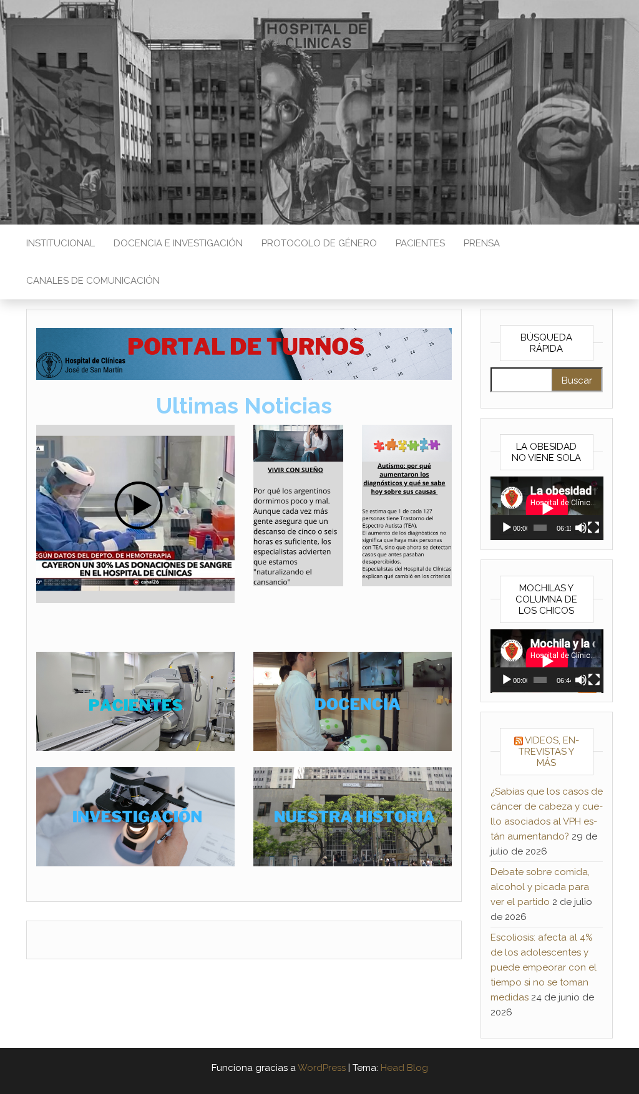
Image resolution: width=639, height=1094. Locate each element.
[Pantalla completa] (593, 527)
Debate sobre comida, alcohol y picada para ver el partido (540, 887)
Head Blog (404, 1067)
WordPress (322, 1067)
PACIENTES (420, 243)
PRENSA (482, 243)
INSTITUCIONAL (60, 243)
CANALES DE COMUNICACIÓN (93, 280)
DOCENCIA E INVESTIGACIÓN (178, 243)
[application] (546, 508)
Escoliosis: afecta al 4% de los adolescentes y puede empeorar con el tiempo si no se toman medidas (543, 967)
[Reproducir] (506, 527)
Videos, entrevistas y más (549, 751)
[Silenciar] (581, 527)
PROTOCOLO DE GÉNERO (319, 243)
